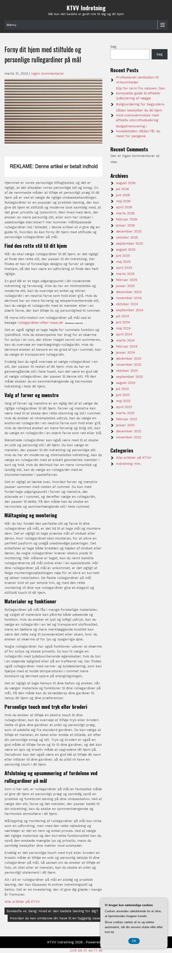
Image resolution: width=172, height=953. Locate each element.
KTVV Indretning (86, 7)
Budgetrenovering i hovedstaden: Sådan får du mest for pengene (138, 131)
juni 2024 (123, 322)
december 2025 (129, 231)
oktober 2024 (127, 304)
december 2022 (128, 431)
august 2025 (125, 250)
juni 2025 (123, 256)
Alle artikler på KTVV (22, 902)
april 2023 (124, 407)
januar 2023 (125, 425)
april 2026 (124, 207)
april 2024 (124, 334)
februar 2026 (126, 219)
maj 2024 (123, 328)
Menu (11, 25)
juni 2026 (123, 195)
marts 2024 (125, 340)
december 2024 (129, 292)
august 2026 (125, 183)
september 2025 (129, 244)
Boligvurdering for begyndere (140, 104)
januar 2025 (125, 286)
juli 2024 (122, 316)
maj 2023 (123, 401)
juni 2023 (123, 395)
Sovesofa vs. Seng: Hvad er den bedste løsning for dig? (52, 911)
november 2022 (128, 437)
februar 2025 (126, 280)
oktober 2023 (127, 371)
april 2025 (124, 268)
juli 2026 (122, 189)
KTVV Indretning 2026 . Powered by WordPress (86, 942)
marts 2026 (125, 213)
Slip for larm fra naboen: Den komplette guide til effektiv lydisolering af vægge (140, 93)
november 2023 (128, 365)
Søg (113, 47)
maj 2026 (123, 201)
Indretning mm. (128, 464)
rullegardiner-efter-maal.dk (40, 323)
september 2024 (129, 310)
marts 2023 (125, 413)
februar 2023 (126, 419)
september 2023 (129, 377)
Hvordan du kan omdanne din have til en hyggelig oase (55, 918)
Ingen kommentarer (47, 74)
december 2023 (128, 359)
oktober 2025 (127, 237)
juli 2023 (122, 389)
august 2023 (125, 383)
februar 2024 (127, 346)
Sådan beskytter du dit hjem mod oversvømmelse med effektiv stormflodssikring (139, 115)
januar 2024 (125, 352)
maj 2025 (123, 262)
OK (134, 941)
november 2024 (129, 298)
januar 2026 (125, 225)
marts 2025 (125, 274)
